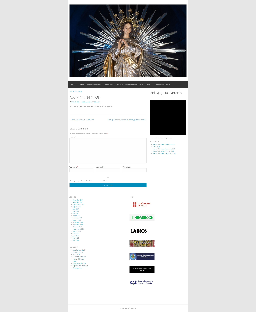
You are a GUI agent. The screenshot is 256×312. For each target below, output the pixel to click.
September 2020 (78, 229)
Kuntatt (81, 85)
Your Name (74, 167)
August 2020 (77, 231)
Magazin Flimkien (78, 259)
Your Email (100, 167)
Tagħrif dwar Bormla (79, 263)
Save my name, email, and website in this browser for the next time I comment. (91, 181)
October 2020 (77, 227)
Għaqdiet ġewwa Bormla (134, 85)
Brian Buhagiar (86, 102)
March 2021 (76, 216)
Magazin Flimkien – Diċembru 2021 (164, 144)
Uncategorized (77, 268)
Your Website (127, 167)
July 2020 (75, 233)
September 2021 (78, 204)
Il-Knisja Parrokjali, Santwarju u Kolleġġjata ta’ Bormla (127, 120)
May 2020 (76, 238)
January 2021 (77, 220)
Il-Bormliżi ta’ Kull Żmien (162, 85)
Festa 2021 (156, 147)
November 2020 (78, 224)
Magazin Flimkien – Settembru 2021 (164, 153)
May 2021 (76, 211)
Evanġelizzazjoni (78, 252)
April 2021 (76, 213)
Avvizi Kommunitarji (76, 91)
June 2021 (76, 209)
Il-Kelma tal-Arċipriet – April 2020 (82, 120)
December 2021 (78, 200)
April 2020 (76, 240)
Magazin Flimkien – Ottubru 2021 (163, 151)
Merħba (72, 85)
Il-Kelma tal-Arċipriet (94, 85)
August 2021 (77, 207)
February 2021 (77, 218)
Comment (73, 137)
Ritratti (148, 85)
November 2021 (78, 202)
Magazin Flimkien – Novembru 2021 (164, 149)
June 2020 (76, 236)
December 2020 (78, 222)
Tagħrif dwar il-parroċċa (112, 85)
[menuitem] (72, 84)
